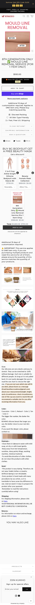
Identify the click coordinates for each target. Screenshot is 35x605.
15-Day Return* (17, 126)
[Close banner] (33, 4)
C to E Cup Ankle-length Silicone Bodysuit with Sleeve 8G (10, 176)
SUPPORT (17, 571)
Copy (18, 81)
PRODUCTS (17, 566)
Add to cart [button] (18, 228)
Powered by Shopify (17, 603)
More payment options (17, 98)
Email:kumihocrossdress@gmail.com (15, 389)
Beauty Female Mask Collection (25, 178)
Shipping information (17, 130)
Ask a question (17, 134)
